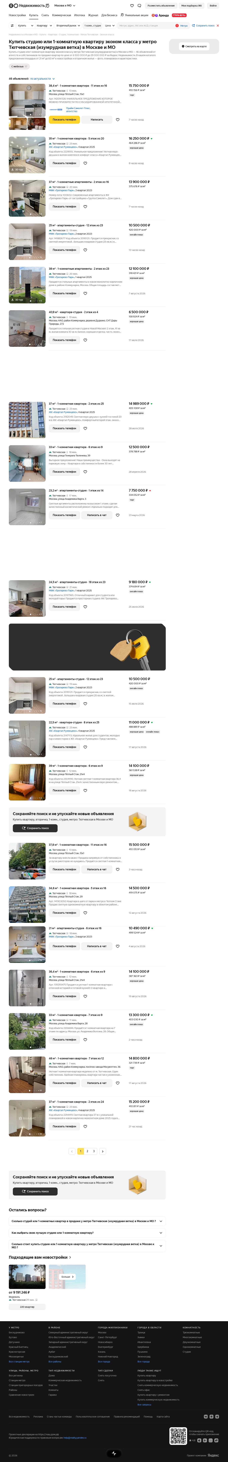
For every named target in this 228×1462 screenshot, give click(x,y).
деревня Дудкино (95, 320)
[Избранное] (132, 6)
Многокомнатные (192, 1337)
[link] (213, 6)
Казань (101, 1351)
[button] (139, 6)
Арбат (52, 1351)
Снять (101, 1380)
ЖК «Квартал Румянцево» (63, 147)
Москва (53, 94)
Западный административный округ (68, 1342)
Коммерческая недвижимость (65, 1380)
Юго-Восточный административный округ (72, 1337)
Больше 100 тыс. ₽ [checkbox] (27, 661)
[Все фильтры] (12, 25)
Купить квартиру (147, 1375)
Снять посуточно (107, 1375)
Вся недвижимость (19, 1416)
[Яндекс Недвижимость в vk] (206, 1417)
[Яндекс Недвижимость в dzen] (211, 1417)
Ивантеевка (144, 1342)
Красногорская (17, 1351)
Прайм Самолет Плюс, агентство (78, 110)
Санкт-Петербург (107, 1337)
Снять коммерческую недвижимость (158, 1385)
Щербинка (143, 1347)
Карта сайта (163, 1416)
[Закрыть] (217, 25)
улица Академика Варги (71, 499)
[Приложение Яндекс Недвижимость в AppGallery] (211, 1440)
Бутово (13, 1337)
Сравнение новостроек (21, 1395)
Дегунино (14, 1342)
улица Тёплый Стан (68, 94)
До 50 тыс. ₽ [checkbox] (45, 652)
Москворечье (16, 1356)
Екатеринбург (105, 1347)
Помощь (148, 1416)
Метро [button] (184, 25)
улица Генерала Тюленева (72, 455)
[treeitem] (18, 15)
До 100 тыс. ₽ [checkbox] (90, 652)
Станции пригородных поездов (26, 1385)
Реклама (38, 1416)
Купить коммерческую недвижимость (158, 1399)
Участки (53, 1385)
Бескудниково (17, 1332)
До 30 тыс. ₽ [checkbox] (23, 652)
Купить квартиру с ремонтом (153, 1395)
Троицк (141, 1332)
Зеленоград (144, 1356)
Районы (13, 1390)
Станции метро (17, 1380)
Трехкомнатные (191, 1332)
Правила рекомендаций (127, 1416)
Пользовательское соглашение (93, 1416)
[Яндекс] (213, 1455)
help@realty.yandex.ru (75, 1437)
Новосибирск (105, 1342)
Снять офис (144, 1390)
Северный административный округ (68, 1332)
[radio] (87, 1151)
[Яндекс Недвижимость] (29, 5)
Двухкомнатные (192, 1342)
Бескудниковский (58, 1356)
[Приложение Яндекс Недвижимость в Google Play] (205, 1440)
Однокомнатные (192, 1347)
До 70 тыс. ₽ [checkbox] (67, 652)
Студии (187, 1351)
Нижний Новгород (108, 1356)
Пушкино (143, 1351)
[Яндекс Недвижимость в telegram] (217, 1417)
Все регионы (16, 1375)
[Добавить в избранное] (118, 120)
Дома (52, 1375)
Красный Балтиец (18, 1347)
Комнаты (53, 1390)
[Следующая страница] (102, 1151)
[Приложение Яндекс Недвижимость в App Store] (199, 1440)
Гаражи (53, 1395)
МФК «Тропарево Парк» (61, 190)
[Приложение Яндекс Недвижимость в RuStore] (216, 1440)
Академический (57, 1347)
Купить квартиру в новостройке (155, 1380)
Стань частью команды (59, 1416)
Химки (141, 1337)
